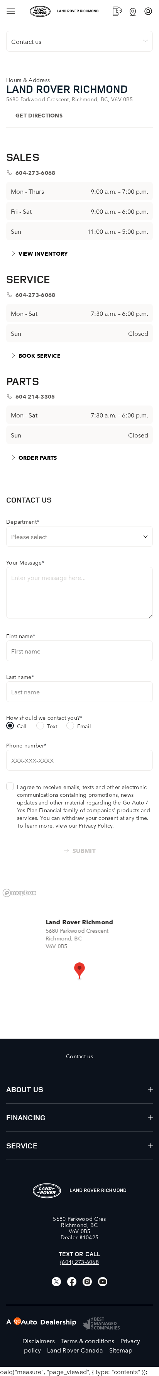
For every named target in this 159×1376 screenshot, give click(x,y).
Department (22, 521)
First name (20, 636)
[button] (79, 971)
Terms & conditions (87, 1340)
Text (52, 726)
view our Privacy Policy (84, 825)
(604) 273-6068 (79, 1261)
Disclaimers (38, 1340)
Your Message (25, 562)
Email (84, 726)
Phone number (26, 745)
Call (22, 726)
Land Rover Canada (75, 1350)
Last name (20, 677)
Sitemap (120, 1350)
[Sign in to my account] (148, 11)
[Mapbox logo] (19, 892)
